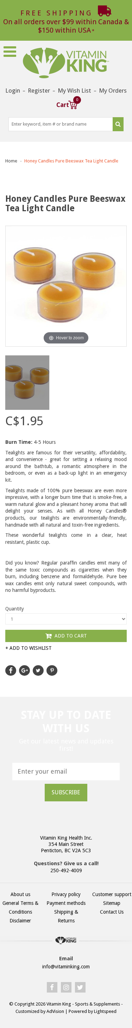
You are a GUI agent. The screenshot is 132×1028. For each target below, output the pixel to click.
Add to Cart (70, 636)
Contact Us (112, 912)
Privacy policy (66, 894)
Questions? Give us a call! (66, 863)
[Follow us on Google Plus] (24, 670)
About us (20, 894)
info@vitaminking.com (66, 966)
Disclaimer (20, 920)
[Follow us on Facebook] (10, 670)
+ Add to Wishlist (28, 648)
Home (11, 160)
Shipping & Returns (66, 916)
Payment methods (66, 903)
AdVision (55, 1011)
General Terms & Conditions (20, 907)
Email (66, 958)
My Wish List (74, 90)
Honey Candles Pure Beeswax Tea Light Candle (71, 160)
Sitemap (111, 903)
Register (39, 90)
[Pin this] (51, 670)
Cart (66, 104)
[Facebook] (52, 987)
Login (12, 90)
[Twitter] (80, 987)
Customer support (111, 894)
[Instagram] (66, 987)
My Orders (113, 90)
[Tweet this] (38, 670)
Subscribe (66, 792)
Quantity (14, 609)
